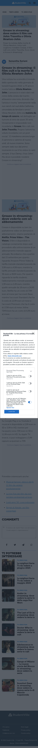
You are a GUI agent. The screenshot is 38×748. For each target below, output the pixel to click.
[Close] (34, 334)
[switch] (30, 376)
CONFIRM (12, 411)
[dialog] (19, 374)
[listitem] (19, 371)
